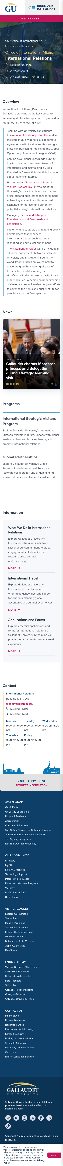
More (15, 568)
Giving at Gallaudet (15, 994)
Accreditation (12, 821)
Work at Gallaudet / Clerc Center (22, 967)
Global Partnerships (20, 457)
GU (7, 41)
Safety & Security (14, 1034)
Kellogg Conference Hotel (19, 932)
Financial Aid (12, 1016)
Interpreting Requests (17, 879)
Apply (32, 781)
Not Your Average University (20, 844)
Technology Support (16, 874)
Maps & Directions (15, 923)
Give (42, 781)
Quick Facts (11, 807)
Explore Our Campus (16, 914)
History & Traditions (15, 816)
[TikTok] (8, 1126)
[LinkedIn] (49, 1118)
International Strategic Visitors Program (29, 421)
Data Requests (13, 981)
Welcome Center (14, 936)
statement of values (24, 249)
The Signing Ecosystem (18, 839)
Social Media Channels (17, 971)
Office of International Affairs (29, 52)
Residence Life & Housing (19, 1029)
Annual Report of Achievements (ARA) (25, 834)
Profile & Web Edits (15, 892)
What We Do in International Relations (29, 530)
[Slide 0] (52, 384)
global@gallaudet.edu (19, 704)
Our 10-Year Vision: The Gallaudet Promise (28, 830)
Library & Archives (15, 870)
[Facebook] (41, 1118)
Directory (10, 861)
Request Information (32, 785)
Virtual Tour (11, 918)
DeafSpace (11, 950)
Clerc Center (12, 1052)
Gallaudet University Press (19, 999)
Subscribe (10, 985)
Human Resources (15, 1020)
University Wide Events (17, 976)
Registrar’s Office (14, 1025)
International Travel (23, 578)
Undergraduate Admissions (20, 1038)
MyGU (8, 865)
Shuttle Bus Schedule (17, 927)
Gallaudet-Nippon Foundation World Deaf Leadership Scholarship (28, 219)
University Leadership (17, 812)
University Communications (20, 1047)
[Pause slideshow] (56, 385)
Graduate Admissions (16, 1043)
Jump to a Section (30, 18)
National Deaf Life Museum (19, 941)
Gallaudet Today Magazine (19, 990)
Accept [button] (54, 1155)
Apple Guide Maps (15, 946)
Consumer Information (17, 825)
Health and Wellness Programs (21, 883)
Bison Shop (11, 897)
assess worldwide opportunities (29, 135)
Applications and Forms (26, 619)
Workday (10, 888)
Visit (21, 781)
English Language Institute (19, 1057)
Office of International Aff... (27, 41)
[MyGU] (8, 1118)
